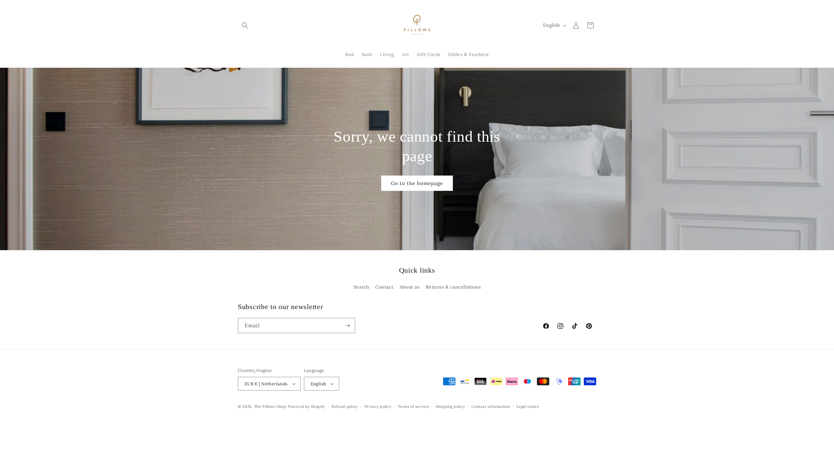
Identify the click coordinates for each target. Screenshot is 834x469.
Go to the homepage (417, 183)
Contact (384, 287)
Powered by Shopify (306, 406)
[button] (245, 25)
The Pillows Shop (270, 406)
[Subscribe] (347, 325)
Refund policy (345, 406)
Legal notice (527, 406)
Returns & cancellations (453, 287)
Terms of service (413, 406)
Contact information (490, 406)
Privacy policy (378, 406)
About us (410, 287)
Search (361, 287)
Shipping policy (450, 406)
